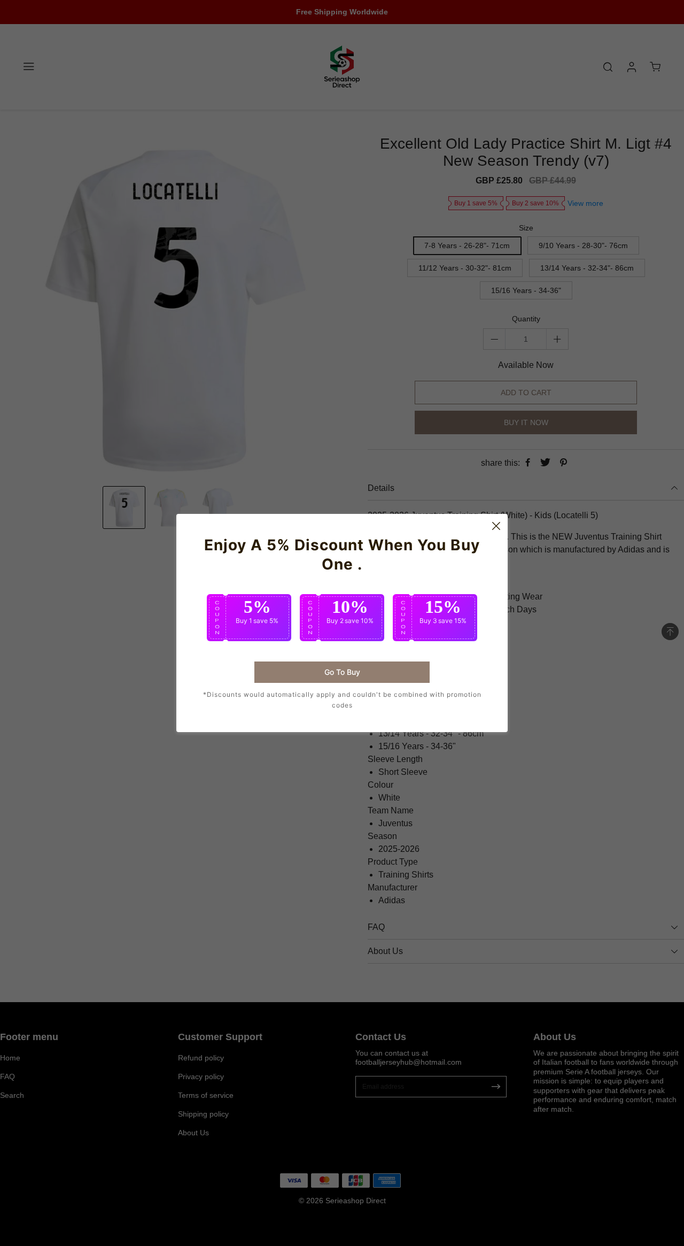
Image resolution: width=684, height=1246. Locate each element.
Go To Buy (342, 671)
